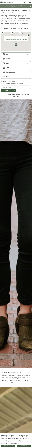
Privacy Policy (19, 441)
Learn (9, 67)
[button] (24, 2)
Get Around (10, 72)
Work (8, 76)
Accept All (23, 446)
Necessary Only (8, 446)
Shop (8, 59)
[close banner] (30, 6)
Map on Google (7, 90)
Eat (7, 54)
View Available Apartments (17, 6)
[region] (16, 440)
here (18, 443)
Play (8, 63)
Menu (26, 1)
